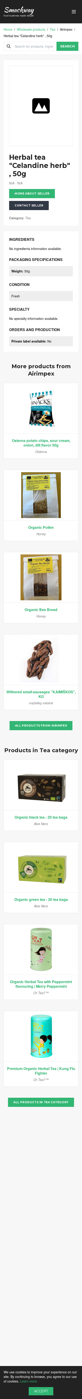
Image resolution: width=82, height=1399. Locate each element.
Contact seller (29, 205)
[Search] (8, 46)
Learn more (28, 1381)
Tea (52, 29)
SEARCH (67, 46)
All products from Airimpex (41, 725)
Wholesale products (31, 29)
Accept (41, 1391)
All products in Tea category (41, 1102)
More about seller (32, 193)
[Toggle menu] (73, 11)
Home (8, 29)
